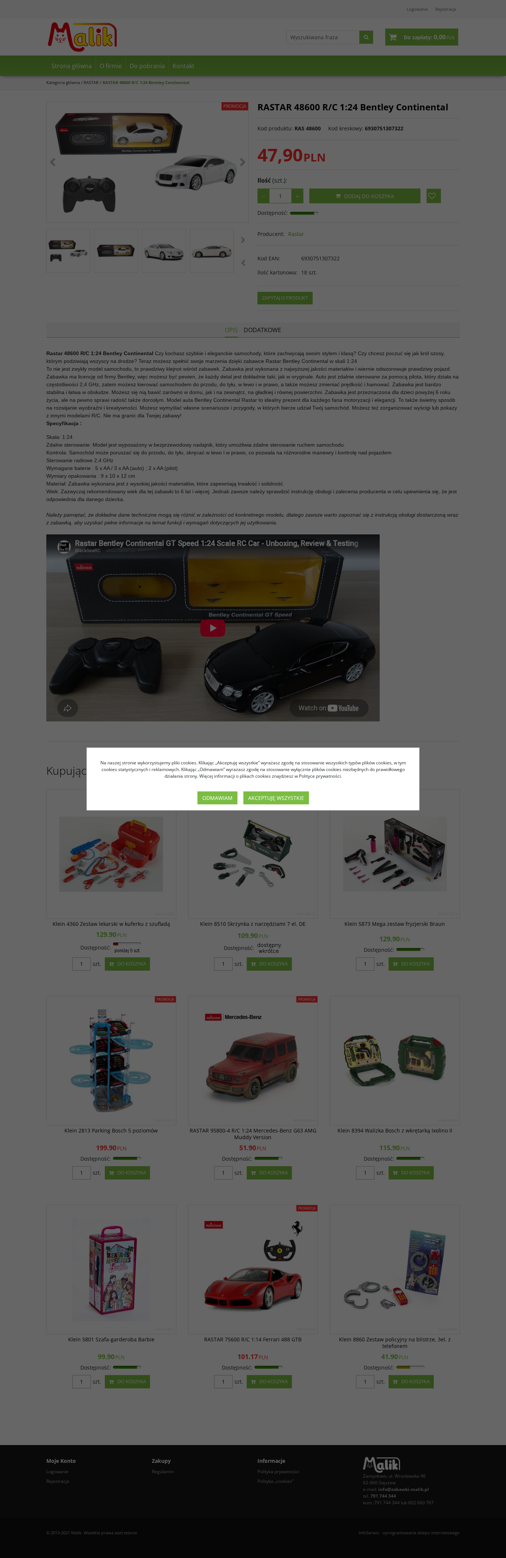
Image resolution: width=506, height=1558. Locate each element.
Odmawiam (217, 797)
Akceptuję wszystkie (276, 797)
